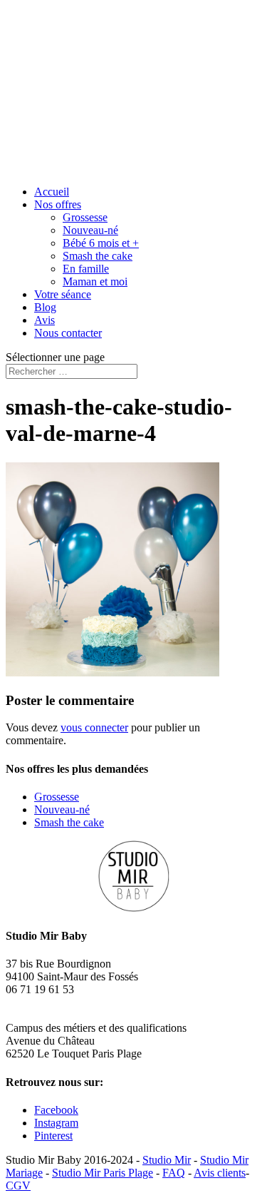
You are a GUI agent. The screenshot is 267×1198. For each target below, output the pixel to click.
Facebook (56, 1110)
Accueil (51, 192)
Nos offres (57, 204)
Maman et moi (95, 281)
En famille (86, 269)
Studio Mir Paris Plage (102, 1173)
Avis (44, 320)
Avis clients (220, 1173)
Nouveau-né (90, 230)
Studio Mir (166, 1160)
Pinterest (53, 1136)
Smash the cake (97, 256)
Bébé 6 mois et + (101, 243)
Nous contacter (68, 333)
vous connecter (94, 727)
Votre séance (62, 294)
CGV (18, 1185)
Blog (45, 307)
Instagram (56, 1123)
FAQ (173, 1173)
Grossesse (85, 217)
